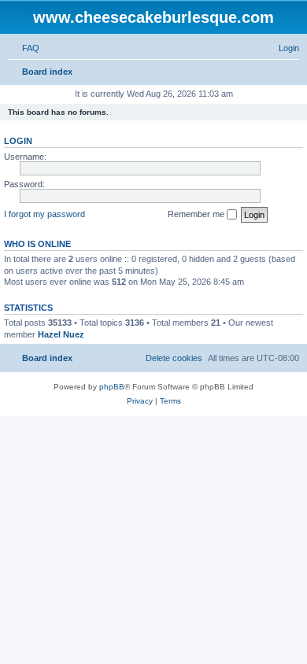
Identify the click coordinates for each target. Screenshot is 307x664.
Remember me (197, 214)
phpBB (111, 386)
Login (18, 141)
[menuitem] (23, 48)
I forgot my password (44, 214)
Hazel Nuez (61, 334)
